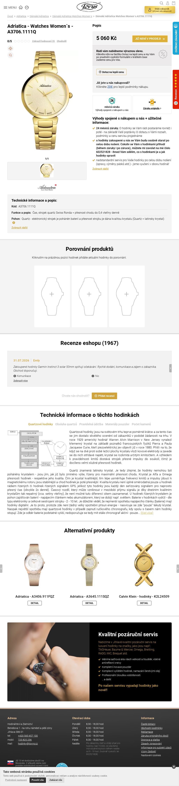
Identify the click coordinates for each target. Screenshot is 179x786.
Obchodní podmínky (152, 728)
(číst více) (147, 513)
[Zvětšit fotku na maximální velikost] (10, 55)
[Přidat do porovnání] (10, 48)
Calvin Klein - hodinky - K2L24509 (144, 597)
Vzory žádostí (148, 751)
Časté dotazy (148, 724)
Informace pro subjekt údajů (156, 747)
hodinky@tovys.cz (28, 743)
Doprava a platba (150, 739)
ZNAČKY (27, 7)
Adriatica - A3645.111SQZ (89, 597)
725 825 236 (25, 739)
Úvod (10, 16)
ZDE (110, 86)
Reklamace (147, 731)
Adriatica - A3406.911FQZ (34, 597)
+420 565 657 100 (28, 735)
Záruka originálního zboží (154, 735)
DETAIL (35, 603)
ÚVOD (21, 7)
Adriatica (21, 16)
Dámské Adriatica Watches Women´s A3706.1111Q (124, 16)
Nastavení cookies (151, 755)
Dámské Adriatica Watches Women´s (72, 16)
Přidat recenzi (106, 395)
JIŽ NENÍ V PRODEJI (148, 38)
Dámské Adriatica (39, 16)
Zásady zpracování (151, 743)
